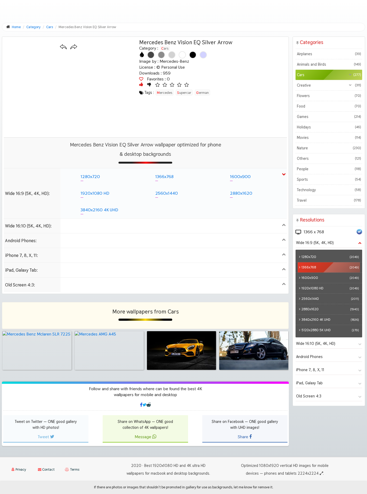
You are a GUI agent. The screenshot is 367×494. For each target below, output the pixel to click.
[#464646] (150, 54)
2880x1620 (241, 193)
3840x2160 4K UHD (99, 210)
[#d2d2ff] (203, 54)
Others (329, 158)
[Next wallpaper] (74, 47)
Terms (74, 469)
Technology (329, 189)
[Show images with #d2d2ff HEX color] (203, 54)
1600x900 (240, 176)
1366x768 (164, 176)
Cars (164, 48)
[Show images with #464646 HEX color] (150, 54)
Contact (48, 469)
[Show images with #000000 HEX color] (192, 54)
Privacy (20, 469)
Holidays (329, 127)
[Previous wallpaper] (63, 47)
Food (329, 106)
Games (329, 116)
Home (16, 27)
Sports (329, 179)
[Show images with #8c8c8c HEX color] (161, 54)
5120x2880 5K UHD (330, 330)
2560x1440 (166, 193)
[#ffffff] (182, 54)
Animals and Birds (329, 64)
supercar (184, 92)
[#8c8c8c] (161, 54)
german (202, 92)
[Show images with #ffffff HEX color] (182, 54)
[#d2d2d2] (171, 54)
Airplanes (329, 53)
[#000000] (192, 54)
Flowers (329, 95)
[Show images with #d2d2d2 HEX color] (171, 54)
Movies (329, 137)
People (329, 169)
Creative (329, 85)
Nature (329, 148)
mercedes (164, 92)
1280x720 (90, 176)
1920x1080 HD (95, 193)
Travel (329, 200)
